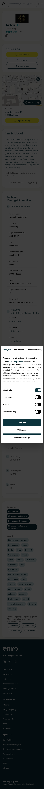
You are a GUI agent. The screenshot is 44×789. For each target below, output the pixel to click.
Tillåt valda (21, 430)
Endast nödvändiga (22, 438)
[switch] (38, 397)
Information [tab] (19, 350)
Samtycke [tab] (7, 350)
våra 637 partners (16, 362)
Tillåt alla (22, 422)
